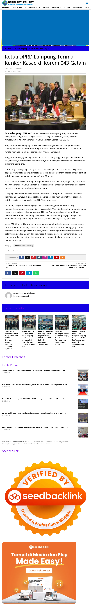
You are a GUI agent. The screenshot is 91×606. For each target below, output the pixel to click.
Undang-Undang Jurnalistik (11, 444)
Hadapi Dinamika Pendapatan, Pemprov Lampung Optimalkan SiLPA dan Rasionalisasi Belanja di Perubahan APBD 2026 (79, 338)
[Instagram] (45, 257)
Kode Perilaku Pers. (37, 442)
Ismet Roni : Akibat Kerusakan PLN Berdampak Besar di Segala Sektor (68, 265)
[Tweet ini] (15, 273)
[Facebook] (21, 257)
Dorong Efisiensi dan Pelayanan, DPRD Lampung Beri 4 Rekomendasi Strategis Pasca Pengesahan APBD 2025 (28, 338)
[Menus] (87, 2)
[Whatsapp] (36, 273)
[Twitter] (27, 257)
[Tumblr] (39, 257)
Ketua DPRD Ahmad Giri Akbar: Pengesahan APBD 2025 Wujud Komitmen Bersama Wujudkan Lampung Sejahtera (11, 340)
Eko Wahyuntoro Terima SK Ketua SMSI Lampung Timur (23, 265)
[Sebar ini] (8, 273)
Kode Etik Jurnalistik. (62, 442)
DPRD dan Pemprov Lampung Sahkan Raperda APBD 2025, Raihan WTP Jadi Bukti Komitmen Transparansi (45, 337)
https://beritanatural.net (23, 296)
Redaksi (49, 442)
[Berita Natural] (18, 3)
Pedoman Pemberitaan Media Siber (37, 444)
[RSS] (62, 257)
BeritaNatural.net (36, 285)
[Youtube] (56, 257)
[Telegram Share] (29, 273)
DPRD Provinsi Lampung (24, 246)
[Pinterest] (33, 257)
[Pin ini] (22, 273)
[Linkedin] (50, 257)
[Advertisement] (45, 27)
